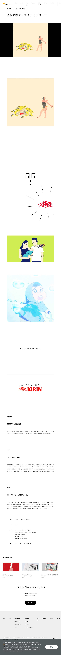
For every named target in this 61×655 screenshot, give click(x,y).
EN (59, 3)
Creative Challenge (35, 1)
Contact (52, 3)
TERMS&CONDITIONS (7, 637)
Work (22, 3)
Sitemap (58, 618)
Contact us (30, 602)
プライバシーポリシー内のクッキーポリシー (19, 644)
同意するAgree (51, 646)
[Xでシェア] (16, 543)
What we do (17, 621)
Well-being (39, 3)
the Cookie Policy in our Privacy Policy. (23, 649)
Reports (26, 621)
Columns (27, 624)
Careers (45, 3)
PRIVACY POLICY (16, 637)
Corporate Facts (18, 624)
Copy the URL (28, 543)
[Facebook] (57, 638)
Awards (27, 1)
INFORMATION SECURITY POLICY (28, 637)
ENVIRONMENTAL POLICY (41, 637)
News (16, 3)
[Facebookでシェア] (21, 543)
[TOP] (7, 4)
